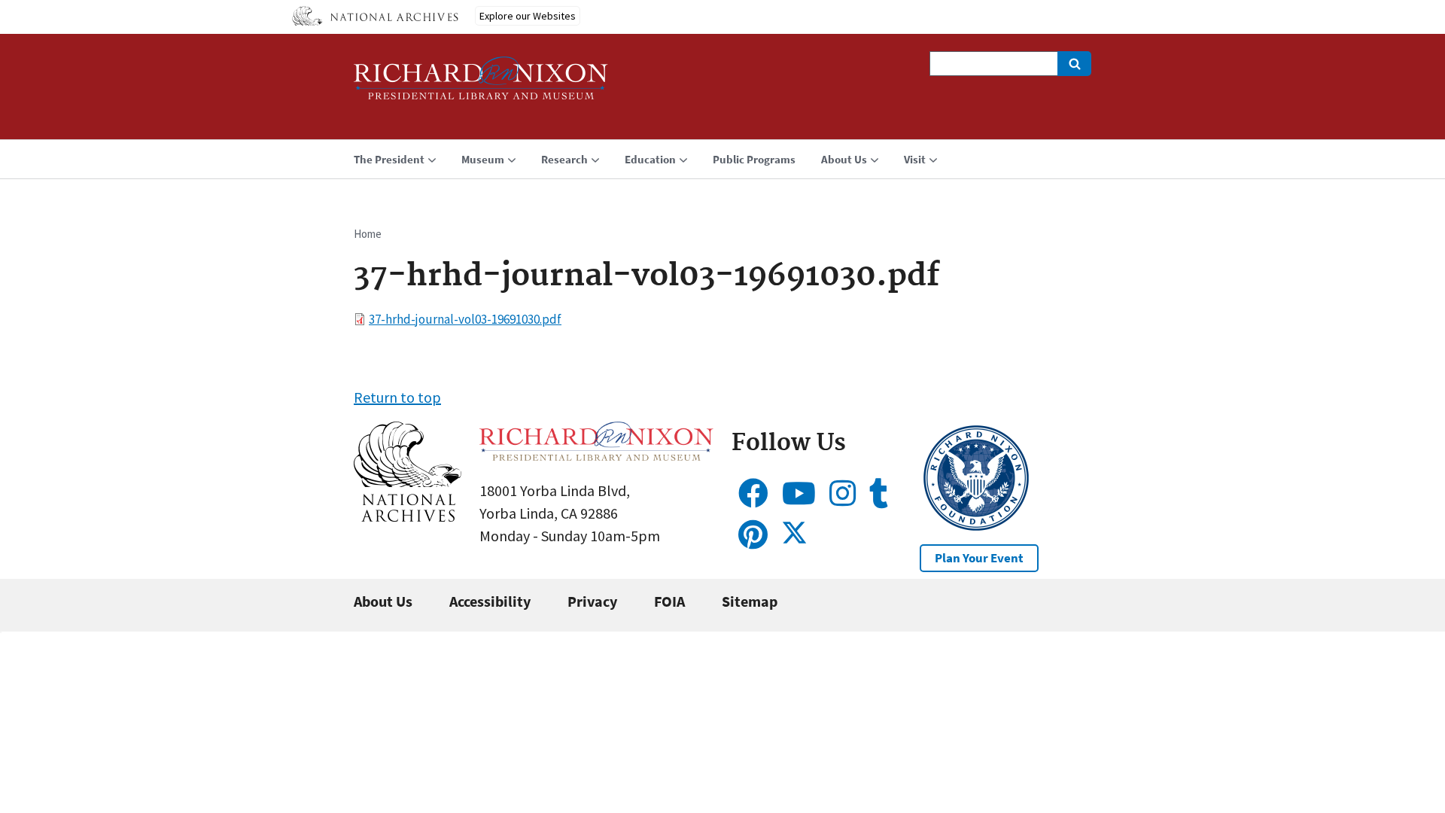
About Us (383, 601)
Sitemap (749, 601)
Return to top (397, 397)
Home (368, 234)
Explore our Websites (527, 16)
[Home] (481, 84)
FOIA (669, 601)
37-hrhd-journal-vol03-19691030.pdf (465, 319)
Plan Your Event (979, 558)
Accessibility (490, 601)
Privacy (592, 601)
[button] (407, 516)
